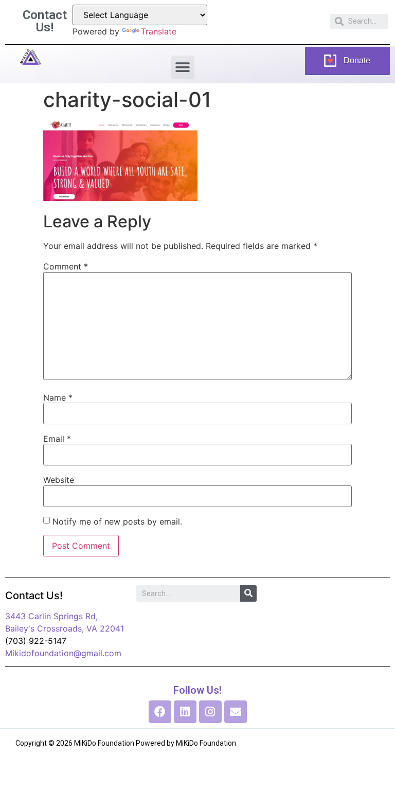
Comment (65, 266)
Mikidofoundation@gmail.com (63, 653)
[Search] (248, 593)
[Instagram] (210, 711)
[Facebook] (160, 711)
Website (58, 480)
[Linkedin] (185, 711)
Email (57, 439)
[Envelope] (235, 711)
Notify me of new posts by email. (117, 521)
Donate (357, 60)
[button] (182, 67)
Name (58, 397)
